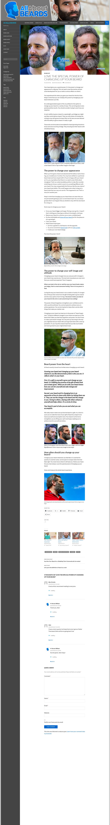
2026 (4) (5, 100)
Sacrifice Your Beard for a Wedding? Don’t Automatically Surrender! (62, 560)
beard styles (38, 22)
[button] (54, 147)
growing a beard (29, 22)
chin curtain (76, 227)
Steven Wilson (58, 82)
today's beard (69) (7, 92)
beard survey (6, 39)
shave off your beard (66, 217)
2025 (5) (5, 102)
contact (5, 52)
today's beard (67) (7, 77)
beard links (6, 32)
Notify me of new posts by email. (53, 722)
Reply (51, 595)
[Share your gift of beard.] (64, 535)
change (73, 552)
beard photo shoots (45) (8, 79)
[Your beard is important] (50, 535)
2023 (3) (5, 105)
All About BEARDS (9, 23)
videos (92, 22)
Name (46, 698)
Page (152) (5, 67)
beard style (64, 227)
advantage (48, 552)
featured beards (64, 22)
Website (46, 713)
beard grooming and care (50, 22)
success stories (74, 22)
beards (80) (6, 76)
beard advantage (63, 552)
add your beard (100, 22)
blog (4, 45)
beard (55, 552)
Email (46, 705)
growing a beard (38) (8, 80)
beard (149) (6, 87)
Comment (47, 676)
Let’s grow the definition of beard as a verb (55, 566)
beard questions (7, 36)
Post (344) (5, 66)
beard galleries (84, 22)
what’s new (6, 49)
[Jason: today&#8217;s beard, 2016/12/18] (78, 535)
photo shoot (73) (7, 90)
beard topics (6, 42)
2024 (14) (5, 103)
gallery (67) (6, 93)
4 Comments (67, 82)
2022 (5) (5, 106)
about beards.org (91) (8, 74)
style (78, 552)
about (5, 29)
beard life (47, 73)
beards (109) (6, 89)
